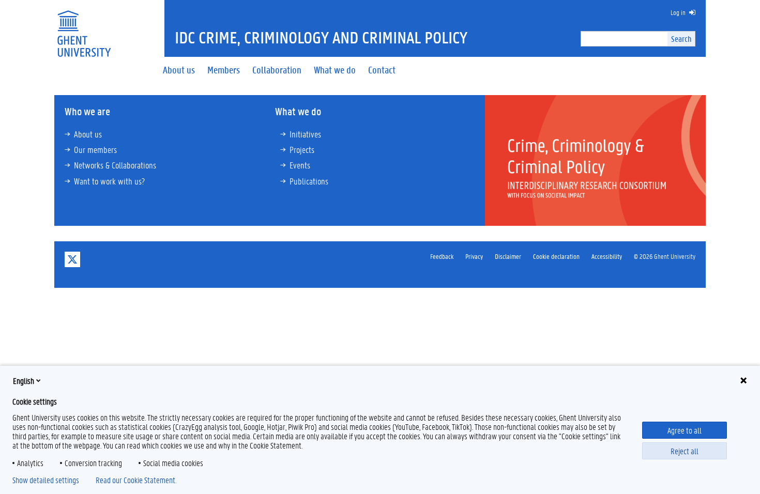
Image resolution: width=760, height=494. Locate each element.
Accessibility (606, 256)
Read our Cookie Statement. (136, 480)
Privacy (474, 256)
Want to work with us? (109, 181)
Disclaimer (508, 256)
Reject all (684, 450)
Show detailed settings (45, 480)
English (23, 380)
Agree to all (684, 430)
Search (681, 38)
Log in (678, 12)
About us (88, 134)
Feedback (441, 256)
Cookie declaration (556, 256)
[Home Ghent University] (83, 27)
